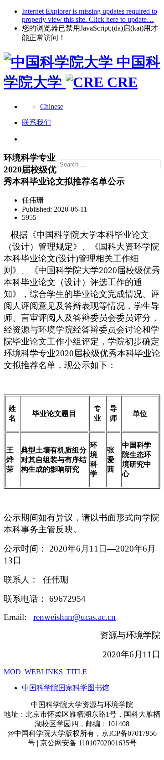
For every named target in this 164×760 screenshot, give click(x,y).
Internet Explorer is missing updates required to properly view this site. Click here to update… (89, 15)
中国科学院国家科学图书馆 (65, 688)
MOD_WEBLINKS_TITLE (45, 672)
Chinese (51, 106)
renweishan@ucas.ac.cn (74, 617)
